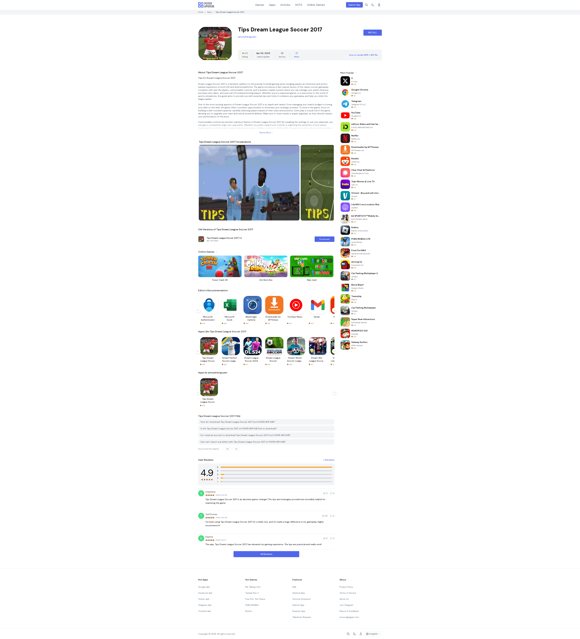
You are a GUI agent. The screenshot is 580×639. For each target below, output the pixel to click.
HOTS (298, 5)
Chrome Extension (301, 599)
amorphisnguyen (247, 36)
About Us (344, 599)
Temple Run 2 (252, 593)
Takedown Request (301, 617)
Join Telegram (346, 605)
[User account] (379, 5)
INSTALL (372, 32)
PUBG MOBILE (252, 605)
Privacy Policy (346, 587)
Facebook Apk (205, 593)
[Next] (328, 182)
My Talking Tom (253, 587)
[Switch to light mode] (372, 5)
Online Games (316, 5)
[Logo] (206, 5)
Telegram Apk (205, 605)
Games (259, 5)
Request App (298, 611)
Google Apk (204, 587)
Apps (272, 5)
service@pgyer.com (349, 617)
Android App (298, 593)
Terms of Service (348, 593)
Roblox (248, 611)
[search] (366, 5)
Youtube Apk (204, 611)
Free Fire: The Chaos (255, 599)
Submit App (354, 4)
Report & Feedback (349, 611)
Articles (285, 5)
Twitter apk (203, 599)
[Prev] (204, 182)
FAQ (294, 587)
